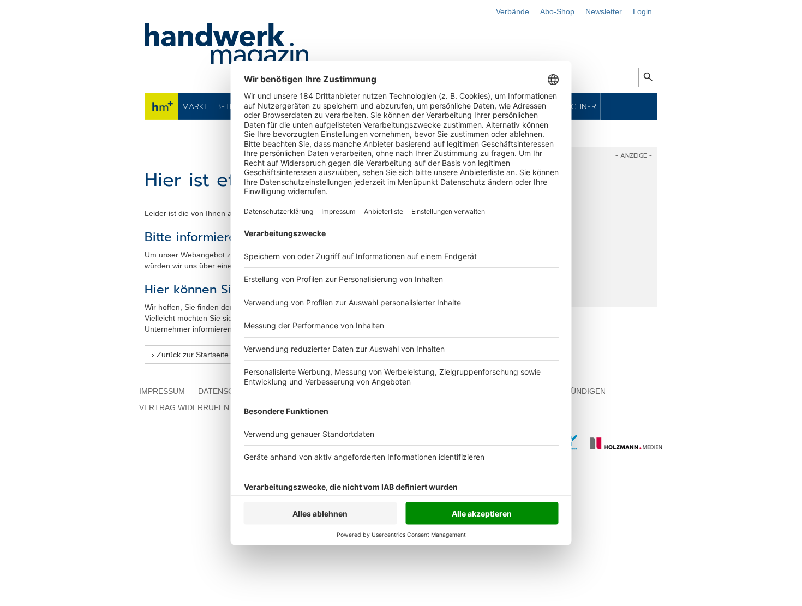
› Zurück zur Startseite (190, 354)
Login (642, 11)
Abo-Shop (557, 11)
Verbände (512, 11)
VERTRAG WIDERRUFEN (184, 407)
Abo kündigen (577, 391)
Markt (195, 106)
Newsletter (603, 11)
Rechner (579, 106)
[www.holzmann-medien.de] (621, 447)
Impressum (162, 391)
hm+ (161, 106)
